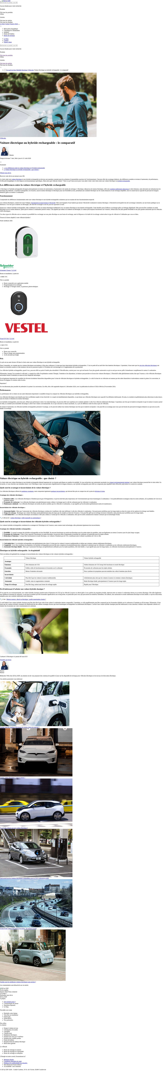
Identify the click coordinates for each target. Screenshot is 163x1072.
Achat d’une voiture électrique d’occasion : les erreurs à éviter (18, 928)
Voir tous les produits (6, 55)
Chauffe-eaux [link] (8, 1033)
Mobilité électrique (21, 70)
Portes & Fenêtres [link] (9, 34)
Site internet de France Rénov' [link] (13, 1064)
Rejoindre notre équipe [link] (10, 1013)
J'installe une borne (5, 660)
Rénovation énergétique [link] (11, 29)
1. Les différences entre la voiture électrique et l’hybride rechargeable (24, 168)
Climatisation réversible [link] (11, 1030)
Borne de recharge (9, 35)
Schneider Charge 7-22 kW (8, 270)
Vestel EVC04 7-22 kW (7, 338)
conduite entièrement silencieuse (119, 189)
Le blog (2, 24)
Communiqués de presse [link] (11, 1003)
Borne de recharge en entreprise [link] (13, 1053)
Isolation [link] (6, 32)
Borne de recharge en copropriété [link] (14, 1051)
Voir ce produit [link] (4, 280)
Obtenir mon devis (5, 173)
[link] (6, 22)
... (5, 70)
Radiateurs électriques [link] (10, 1035)
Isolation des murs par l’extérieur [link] (13, 1036)
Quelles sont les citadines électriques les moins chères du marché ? (20, 727)
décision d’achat (100, 491)
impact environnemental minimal (119, 482)
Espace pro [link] (7, 1016)
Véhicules (31, 70)
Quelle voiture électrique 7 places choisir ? (12, 777)
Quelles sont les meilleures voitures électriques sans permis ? (18, 982)
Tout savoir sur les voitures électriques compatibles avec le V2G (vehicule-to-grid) (24, 878)
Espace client (14, 24)
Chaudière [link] (7, 1031)
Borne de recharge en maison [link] (12, 1050)
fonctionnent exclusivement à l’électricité (43, 203)
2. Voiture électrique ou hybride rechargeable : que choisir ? (21, 169)
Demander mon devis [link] (6, 995)
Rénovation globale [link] (9, 1043)
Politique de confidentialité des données (15, 1063)
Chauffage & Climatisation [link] (12, 30)
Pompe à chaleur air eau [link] (11, 1028)
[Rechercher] (19, 24)
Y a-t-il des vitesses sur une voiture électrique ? (14, 828)
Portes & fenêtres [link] (9, 1040)
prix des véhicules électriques (148, 365)
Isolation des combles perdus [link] (12, 1038)
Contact (7, 24)
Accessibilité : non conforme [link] (12, 1066)
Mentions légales (9, 1059)
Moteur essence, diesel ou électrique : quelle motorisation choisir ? (26, 599)
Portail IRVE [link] (8, 1018)
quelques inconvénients (58, 491)
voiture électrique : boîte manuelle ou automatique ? (25, 518)
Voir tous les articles (6, 63)
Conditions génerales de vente (13, 1061)
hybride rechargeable (123, 181)
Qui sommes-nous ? (10, 1002)
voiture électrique (17, 179)
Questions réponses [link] (9, 1005)
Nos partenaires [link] (8, 1020)
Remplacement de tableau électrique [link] (14, 1042)
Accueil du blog (11, 70)
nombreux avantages (27, 491)
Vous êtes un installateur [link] (11, 1015)
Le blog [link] (6, 1007)
